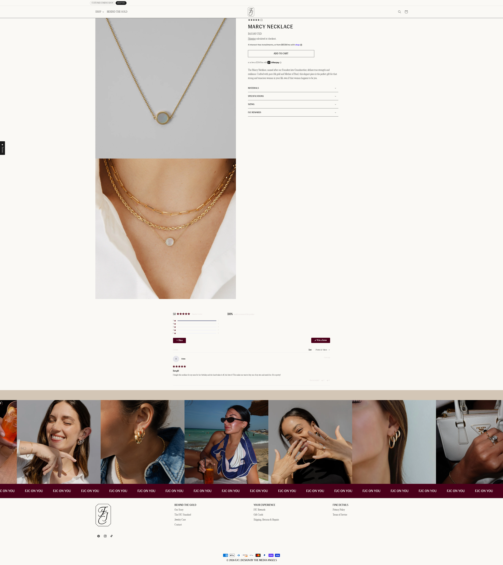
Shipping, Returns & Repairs (266, 520)
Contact (178, 525)
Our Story (178, 510)
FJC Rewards (259, 510)
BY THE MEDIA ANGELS (263, 560)
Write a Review (320, 341)
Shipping (252, 38)
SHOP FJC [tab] (121, 3)
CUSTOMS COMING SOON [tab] (102, 3)
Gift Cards (258, 515)
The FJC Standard (182, 515)
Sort (310, 350)
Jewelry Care (180, 520)
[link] (235, 442)
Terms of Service (340, 515)
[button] (99, 12)
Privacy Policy (339, 510)
